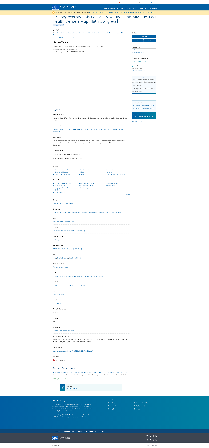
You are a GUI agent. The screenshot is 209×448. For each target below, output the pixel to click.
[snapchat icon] (153, 440)
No (146, 61)
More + (128, 194)
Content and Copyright (141, 403)
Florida (55, 267)
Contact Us (137, 409)
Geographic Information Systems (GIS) (65, 189)
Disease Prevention (86, 186)
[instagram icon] (153, 436)
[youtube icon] (147, 440)
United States (63, 267)
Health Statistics (60, 192)
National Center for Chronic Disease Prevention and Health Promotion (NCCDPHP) (79, 276)
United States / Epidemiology (115, 174)
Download (144, 36)
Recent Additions (126, 8)
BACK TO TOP (137, 122)
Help (146, 8)
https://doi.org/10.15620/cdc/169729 (65, 222)
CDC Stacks (58, 400)
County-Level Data (112, 183)
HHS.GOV (147, 445)
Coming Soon (138, 8)
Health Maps (110, 188)
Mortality (109, 172)
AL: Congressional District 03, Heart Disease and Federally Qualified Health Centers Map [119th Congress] (144, 106)
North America (57, 303)
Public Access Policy (140, 406)
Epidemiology (110, 186)
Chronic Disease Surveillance (64, 183)
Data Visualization (60, 186)
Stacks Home (112, 400)
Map (54, 258)
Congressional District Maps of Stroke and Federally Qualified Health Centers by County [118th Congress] (87, 213)
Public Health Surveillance (63, 174)
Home (106, 8)
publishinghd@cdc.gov (139, 71)
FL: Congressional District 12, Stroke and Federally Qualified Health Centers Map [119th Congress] (122, 13)
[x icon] (150, 436)
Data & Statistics (58, 294)
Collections (114, 8)
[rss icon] (156, 440)
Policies (79, 431)
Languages (90, 431)
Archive (101, 431)
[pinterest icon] (150, 440)
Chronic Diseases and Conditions (63, 331)
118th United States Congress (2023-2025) (67, 249)
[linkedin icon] (156, 436)
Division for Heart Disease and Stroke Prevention (69, 285)
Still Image (56, 240)
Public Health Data (75, 258)
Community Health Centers (63, 170)
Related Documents (138, 52)
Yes (134, 61)
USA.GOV (154, 445)
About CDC (68, 431)
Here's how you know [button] (151, 2)
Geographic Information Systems (116, 170)
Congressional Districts (87, 183)
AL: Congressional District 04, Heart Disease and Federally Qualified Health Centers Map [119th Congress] (144, 108)
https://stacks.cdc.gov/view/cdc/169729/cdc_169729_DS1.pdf (72, 351)
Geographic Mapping (61, 172)
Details (134, 50)
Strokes (82, 174)
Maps (82, 172)
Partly (140, 61)
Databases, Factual (86, 170)
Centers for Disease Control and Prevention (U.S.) (69, 231)
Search (154, 8)
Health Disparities (86, 188)
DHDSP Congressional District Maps (69, 38)
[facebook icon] (147, 436)
